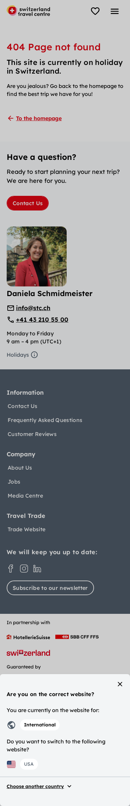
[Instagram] (24, 569)
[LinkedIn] (37, 569)
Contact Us (28, 203)
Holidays (18, 354)
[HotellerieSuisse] (28, 636)
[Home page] (28, 10)
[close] (120, 684)
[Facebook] (11, 569)
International (40, 725)
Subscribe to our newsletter (50, 588)
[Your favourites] (95, 11)
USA (29, 764)
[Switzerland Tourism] (28, 652)
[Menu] (114, 11)
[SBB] (77, 636)
